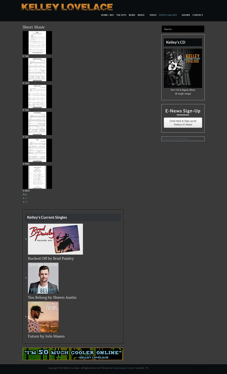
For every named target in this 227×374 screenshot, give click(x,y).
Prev (25, 194)
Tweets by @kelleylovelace (175, 138)
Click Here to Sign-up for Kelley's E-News (183, 122)
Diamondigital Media (123, 368)
